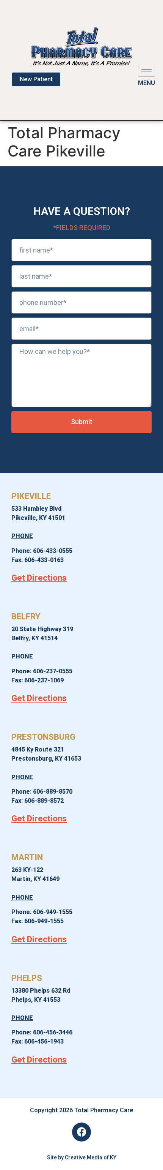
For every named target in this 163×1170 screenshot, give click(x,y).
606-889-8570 (52, 791)
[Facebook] (81, 1132)
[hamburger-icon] (146, 71)
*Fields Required (81, 228)
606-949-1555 (52, 912)
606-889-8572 (44, 800)
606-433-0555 (52, 550)
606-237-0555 (52, 671)
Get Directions (39, 578)
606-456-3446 (52, 1032)
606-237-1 (38, 680)
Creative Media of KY (90, 1157)
